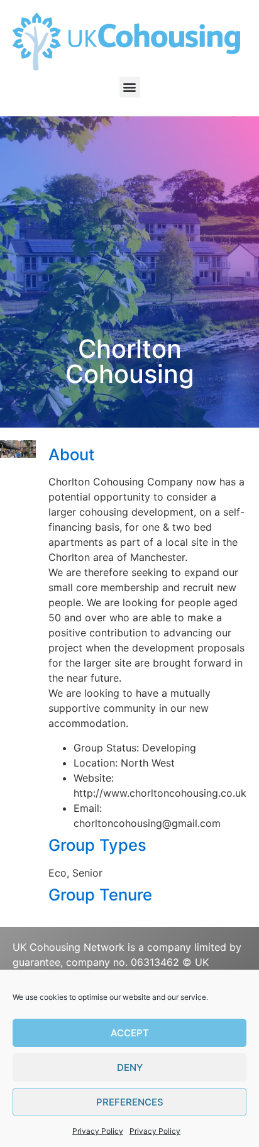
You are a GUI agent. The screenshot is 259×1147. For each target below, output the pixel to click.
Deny (130, 1067)
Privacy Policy (97, 1131)
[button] (129, 87)
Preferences (129, 1102)
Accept (130, 1033)
